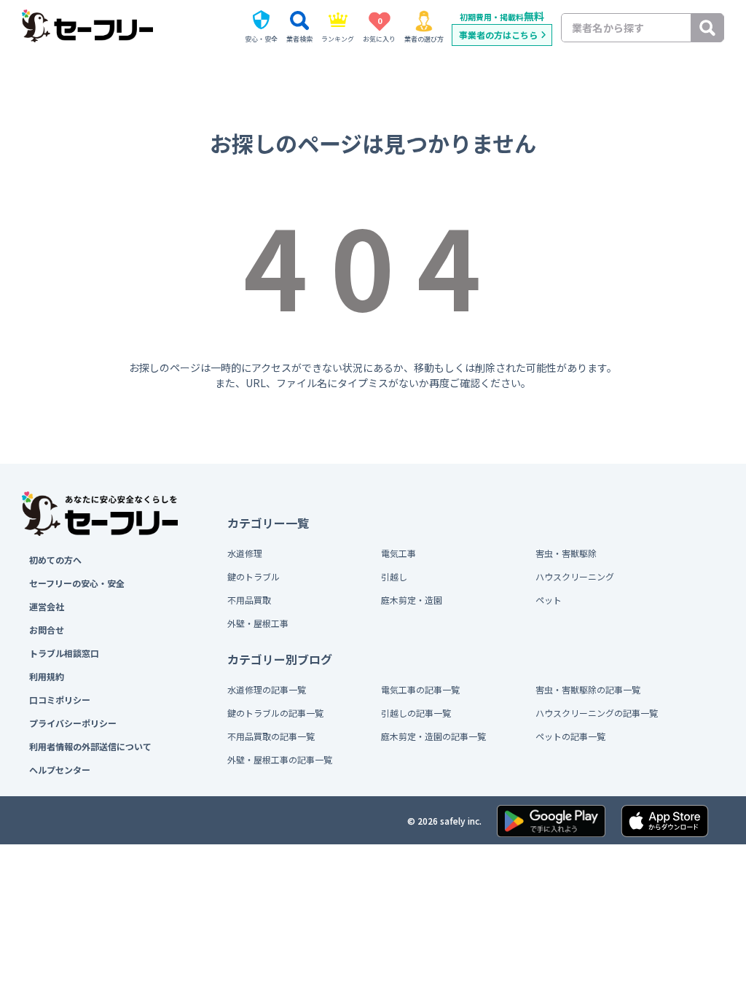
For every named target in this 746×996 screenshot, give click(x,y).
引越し (394, 576)
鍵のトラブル (253, 576)
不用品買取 (249, 600)
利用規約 (46, 676)
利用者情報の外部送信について (90, 746)
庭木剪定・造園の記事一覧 (433, 736)
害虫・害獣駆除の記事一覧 (587, 689)
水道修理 (244, 553)
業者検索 (299, 39)
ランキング (337, 39)
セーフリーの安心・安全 (77, 583)
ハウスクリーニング (574, 576)
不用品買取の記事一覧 (271, 736)
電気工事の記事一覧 (420, 689)
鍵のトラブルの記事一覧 (275, 713)
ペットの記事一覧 (570, 736)
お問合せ (46, 629)
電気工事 (398, 553)
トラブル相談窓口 (64, 653)
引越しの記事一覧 (416, 713)
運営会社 (46, 606)
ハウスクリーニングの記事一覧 (596, 713)
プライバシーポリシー (73, 723)
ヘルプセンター (59, 769)
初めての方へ (55, 559)
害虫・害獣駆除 (566, 553)
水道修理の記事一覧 (266, 689)
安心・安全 (261, 39)
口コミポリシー (59, 699)
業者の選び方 (424, 39)
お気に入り (379, 29)
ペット (548, 600)
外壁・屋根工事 (257, 623)
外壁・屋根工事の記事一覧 (279, 759)
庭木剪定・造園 (411, 600)
